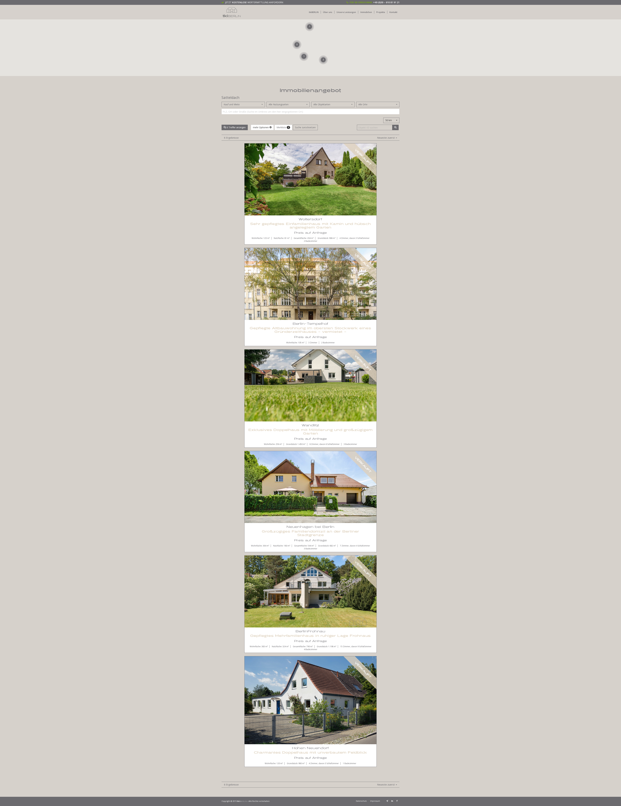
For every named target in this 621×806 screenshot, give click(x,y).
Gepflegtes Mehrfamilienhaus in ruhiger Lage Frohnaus (310, 636)
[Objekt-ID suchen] (395, 127)
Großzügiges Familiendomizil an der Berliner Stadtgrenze (310, 533)
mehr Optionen (261, 127)
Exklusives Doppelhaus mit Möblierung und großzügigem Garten (310, 432)
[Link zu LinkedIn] (392, 800)
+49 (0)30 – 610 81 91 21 (386, 2)
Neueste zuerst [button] (386, 137)
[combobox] (243, 104)
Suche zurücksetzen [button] (305, 127)
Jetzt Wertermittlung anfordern (254, 2)
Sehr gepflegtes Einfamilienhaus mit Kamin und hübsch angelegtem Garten (310, 226)
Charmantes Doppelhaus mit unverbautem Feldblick (310, 753)
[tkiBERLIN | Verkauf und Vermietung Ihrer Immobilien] (232, 12)
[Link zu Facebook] (397, 800)
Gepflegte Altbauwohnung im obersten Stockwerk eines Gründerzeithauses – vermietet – (310, 330)
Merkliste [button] (283, 127)
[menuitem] (314, 12)
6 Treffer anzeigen (236, 127)
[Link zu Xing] (387, 800)
